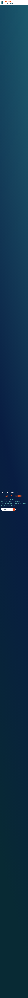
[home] (7, 2)
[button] (25, 2)
